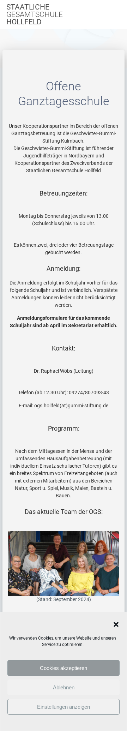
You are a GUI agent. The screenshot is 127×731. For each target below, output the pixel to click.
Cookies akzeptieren (63, 668)
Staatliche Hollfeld (34, 15)
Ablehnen (63, 687)
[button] (116, 624)
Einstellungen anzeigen (63, 707)
